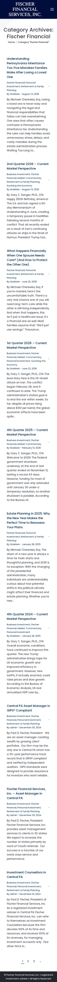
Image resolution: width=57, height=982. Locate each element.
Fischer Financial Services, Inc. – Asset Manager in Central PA (26, 793)
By (13, 94)
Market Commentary (29, 178)
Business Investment (18, 174)
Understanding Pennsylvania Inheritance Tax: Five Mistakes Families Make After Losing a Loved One (27, 68)
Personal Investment (18, 360)
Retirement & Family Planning (23, 181)
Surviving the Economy (19, 185)
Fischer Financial (16, 82)
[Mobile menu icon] (52, 9)
